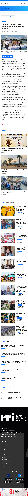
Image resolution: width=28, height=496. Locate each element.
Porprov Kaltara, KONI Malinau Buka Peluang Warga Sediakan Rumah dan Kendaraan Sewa (21, 288)
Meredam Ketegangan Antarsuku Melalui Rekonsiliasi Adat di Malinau (21, 222)
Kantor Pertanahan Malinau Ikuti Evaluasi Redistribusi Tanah (21, 261)
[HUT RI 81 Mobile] (14, 491)
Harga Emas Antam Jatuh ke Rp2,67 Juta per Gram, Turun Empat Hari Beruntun (21, 328)
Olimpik (3, 21)
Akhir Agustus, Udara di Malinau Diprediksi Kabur (15, 398)
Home (3, 16)
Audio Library (4, 463)
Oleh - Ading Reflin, (6, 33)
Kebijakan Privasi (4, 444)
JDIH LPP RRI (4, 466)
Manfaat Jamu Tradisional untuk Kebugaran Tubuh (20, 302)
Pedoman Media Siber (5, 446)
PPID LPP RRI (4, 465)
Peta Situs (3, 449)
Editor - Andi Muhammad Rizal (18, 33)
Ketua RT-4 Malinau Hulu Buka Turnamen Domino (21, 315)
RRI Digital (3, 457)
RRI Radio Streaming (5, 461)
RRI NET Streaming (5, 459)
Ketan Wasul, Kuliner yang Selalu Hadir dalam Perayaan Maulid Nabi (21, 208)
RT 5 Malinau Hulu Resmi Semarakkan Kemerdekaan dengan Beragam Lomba (21, 236)
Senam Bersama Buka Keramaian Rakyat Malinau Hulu (21, 274)
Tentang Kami (4, 447)
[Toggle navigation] (26, 8)
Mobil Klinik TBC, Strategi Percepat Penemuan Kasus (20, 248)
